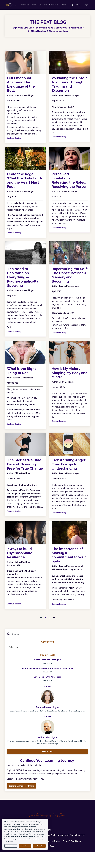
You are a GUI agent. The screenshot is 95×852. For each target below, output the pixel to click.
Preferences (10, 846)
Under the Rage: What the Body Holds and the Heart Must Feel (24, 180)
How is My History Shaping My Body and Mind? (70, 373)
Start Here (25, 5)
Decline (25, 846)
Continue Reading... (14, 138)
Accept (39, 846)
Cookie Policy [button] (40, 836)
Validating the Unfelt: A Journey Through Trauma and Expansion (70, 84)
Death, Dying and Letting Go (47, 660)
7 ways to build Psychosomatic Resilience (19, 553)
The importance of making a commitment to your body (69, 555)
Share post (48, 752)
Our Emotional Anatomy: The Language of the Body (21, 84)
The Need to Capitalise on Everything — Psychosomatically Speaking (22, 277)
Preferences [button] (9, 841)
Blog (77, 5)
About (64, 5)
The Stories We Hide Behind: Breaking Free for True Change (25, 464)
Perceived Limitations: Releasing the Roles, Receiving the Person (69, 180)
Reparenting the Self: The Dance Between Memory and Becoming (70, 275)
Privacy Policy (53, 841)
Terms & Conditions (72, 841)
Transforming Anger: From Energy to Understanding (69, 464)
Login (86, 5)
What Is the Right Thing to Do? (21, 371)
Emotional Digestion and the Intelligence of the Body (47, 668)
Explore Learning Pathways (21, 786)
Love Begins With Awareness (47, 677)
